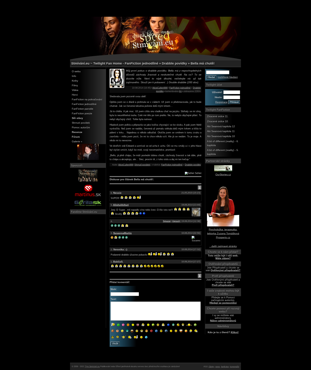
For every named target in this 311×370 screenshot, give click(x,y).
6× (180, 91)
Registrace (221, 102)
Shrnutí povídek (81, 122)
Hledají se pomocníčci (223, 303)
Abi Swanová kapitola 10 (221, 136)
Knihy (75, 80)
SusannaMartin (122, 233)
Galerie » (77, 141)
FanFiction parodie (82, 108)
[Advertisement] (155, 8)
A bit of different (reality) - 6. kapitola (223, 143)
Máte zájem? (223, 258)
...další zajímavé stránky (223, 246)
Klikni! (235, 332)
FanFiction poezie (82, 113)
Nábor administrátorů (223, 320)
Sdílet (197, 173)
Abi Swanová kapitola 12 (221, 126)
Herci (75, 94)
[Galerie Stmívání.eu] (88, 159)
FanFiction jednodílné (84, 104)
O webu (76, 71)
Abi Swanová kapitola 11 (221, 131)
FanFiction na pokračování (87, 99)
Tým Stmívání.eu (92, 366)
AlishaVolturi (121, 205)
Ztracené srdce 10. (218, 121)
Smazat (167, 221)
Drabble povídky (193, 165)
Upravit (176, 221)
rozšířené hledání (228, 77)
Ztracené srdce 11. (217, 116)
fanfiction (225, 367)
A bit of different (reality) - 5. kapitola (223, 152)
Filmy (75, 85)
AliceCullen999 (160, 88)
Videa (75, 90)
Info (74, 76)
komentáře (234, 367)
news (217, 367)
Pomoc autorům (81, 127)
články (211, 367)
